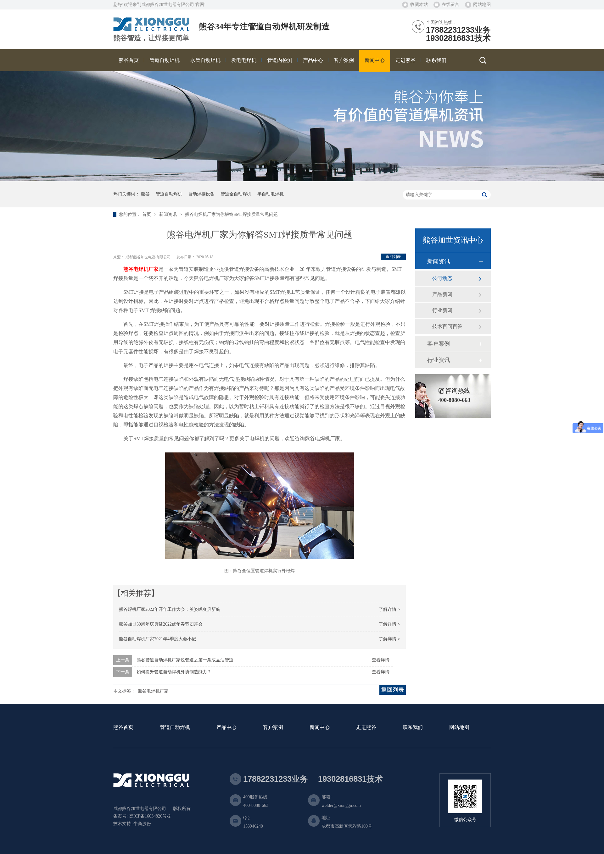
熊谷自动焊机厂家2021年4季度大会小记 (157, 639)
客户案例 (438, 344)
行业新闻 (442, 310)
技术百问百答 (447, 326)
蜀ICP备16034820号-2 (150, 816)
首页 (147, 214)
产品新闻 (442, 294)
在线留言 (450, 4)
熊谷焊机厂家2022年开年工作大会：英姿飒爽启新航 (169, 609)
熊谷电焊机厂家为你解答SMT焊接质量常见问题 (231, 214)
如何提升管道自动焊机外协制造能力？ (174, 672)
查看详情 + (382, 660)
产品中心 (226, 727)
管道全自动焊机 (236, 194)
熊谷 (145, 194)
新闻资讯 (168, 214)
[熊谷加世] (151, 29)
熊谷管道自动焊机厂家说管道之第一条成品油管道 (185, 660)
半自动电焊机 (270, 194)
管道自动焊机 (169, 194)
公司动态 (442, 278)
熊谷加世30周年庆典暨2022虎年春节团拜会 (161, 624)
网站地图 (482, 4)
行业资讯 (438, 360)
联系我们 (413, 727)
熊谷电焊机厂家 (141, 269)
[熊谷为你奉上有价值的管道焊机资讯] (302, 180)
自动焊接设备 (201, 194)
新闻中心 (320, 727)
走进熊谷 (366, 727)
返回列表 (393, 257)
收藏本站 (419, 4)
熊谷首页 (123, 727)
